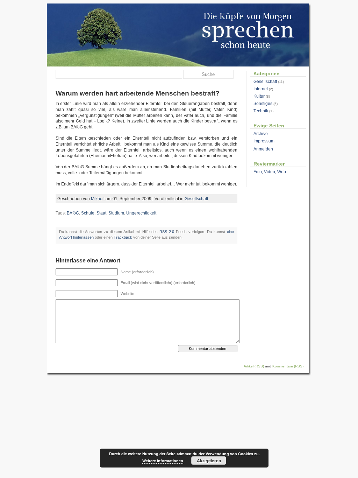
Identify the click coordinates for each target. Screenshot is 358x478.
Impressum (263, 141)
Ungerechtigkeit (141, 213)
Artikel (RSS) (254, 366)
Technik (260, 110)
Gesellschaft (196, 198)
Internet (260, 88)
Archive (260, 133)
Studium (116, 213)
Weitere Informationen (162, 460)
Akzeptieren (209, 460)
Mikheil (98, 198)
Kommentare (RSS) (287, 366)
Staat (101, 213)
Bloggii (178, 34)
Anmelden (263, 149)
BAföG (73, 213)
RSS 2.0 (166, 232)
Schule (87, 213)
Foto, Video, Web (269, 171)
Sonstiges (262, 103)
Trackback (123, 237)
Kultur (259, 96)
